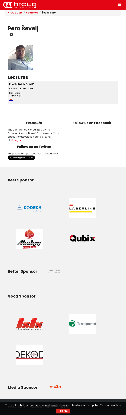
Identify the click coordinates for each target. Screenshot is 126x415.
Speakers (32, 12)
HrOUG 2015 (15, 12)
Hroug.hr (16, 140)
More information (110, 405)
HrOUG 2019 (19, 5)
